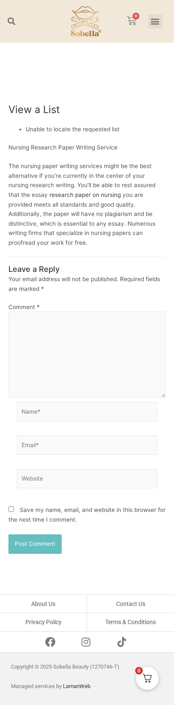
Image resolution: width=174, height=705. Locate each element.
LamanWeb (76, 686)
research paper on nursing (85, 194)
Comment (24, 307)
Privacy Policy (43, 622)
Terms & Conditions (130, 622)
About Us (43, 603)
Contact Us (130, 603)
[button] (11, 21)
